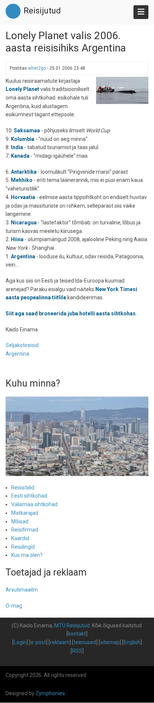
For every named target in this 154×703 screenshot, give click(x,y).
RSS (77, 651)
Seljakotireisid (22, 345)
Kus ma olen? (27, 555)
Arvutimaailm (22, 590)
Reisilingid (23, 547)
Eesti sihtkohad (29, 496)
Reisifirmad (24, 530)
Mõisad (19, 521)
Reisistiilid (22, 488)
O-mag (14, 606)
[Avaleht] (13, 11)
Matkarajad (24, 513)
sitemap (110, 642)
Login (20, 642)
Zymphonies (50, 693)
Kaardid (20, 538)
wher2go (37, 68)
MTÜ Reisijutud (72, 625)
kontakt (77, 634)
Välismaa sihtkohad (34, 504)
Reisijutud (42, 10)
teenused (85, 642)
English (132, 642)
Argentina (17, 354)
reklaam (60, 642)
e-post (38, 642)
